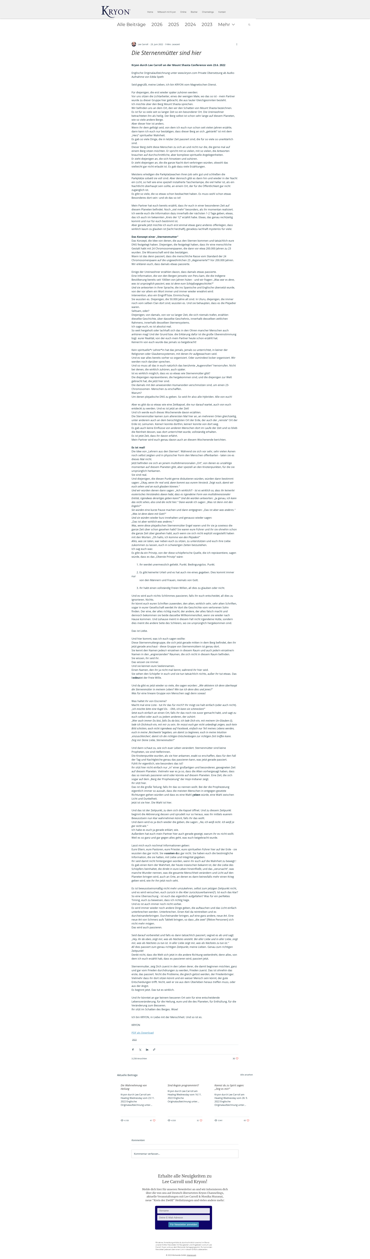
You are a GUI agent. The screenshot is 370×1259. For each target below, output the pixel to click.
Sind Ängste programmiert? (183, 1085)
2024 (190, 24)
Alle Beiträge (131, 24)
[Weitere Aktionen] (236, 44)
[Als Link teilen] (154, 1049)
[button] (183, 12)
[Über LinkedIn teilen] (147, 1049)
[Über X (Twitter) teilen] (140, 1049)
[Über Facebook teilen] (133, 1049)
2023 (207, 24)
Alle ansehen (246, 1074)
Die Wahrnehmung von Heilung (134, 1087)
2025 (173, 24)
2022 (134, 1039)
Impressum (191, 1255)
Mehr (224, 24)
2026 (156, 24)
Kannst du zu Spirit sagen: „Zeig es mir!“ (229, 1087)
